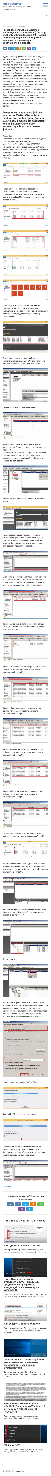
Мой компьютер (12, 3)
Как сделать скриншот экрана (22, 1245)
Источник (7, 1186)
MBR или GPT (12, 1445)
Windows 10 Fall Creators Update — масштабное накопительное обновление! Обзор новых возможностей (24, 1363)
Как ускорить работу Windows (22, 1323)
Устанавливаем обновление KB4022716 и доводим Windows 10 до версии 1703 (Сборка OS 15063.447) (24, 1407)
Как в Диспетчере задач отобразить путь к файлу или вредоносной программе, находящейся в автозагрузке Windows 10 (21, 1285)
